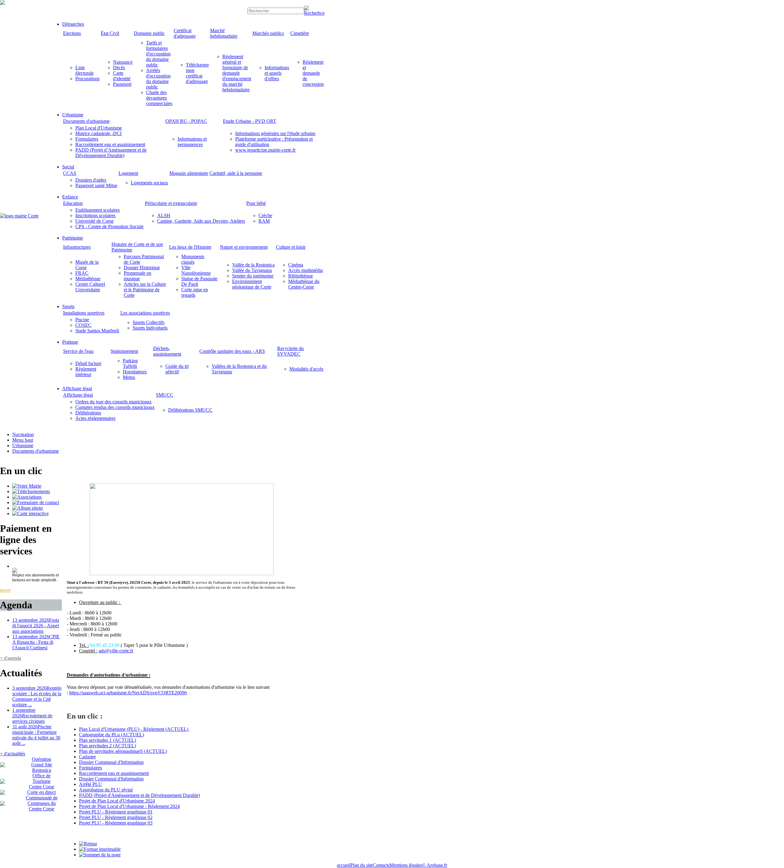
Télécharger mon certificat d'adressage (197, 73)
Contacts (381, 865)
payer (5, 590)
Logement (128, 173)
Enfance (70, 196)
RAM (264, 221)
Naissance (123, 62)
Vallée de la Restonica (253, 264)
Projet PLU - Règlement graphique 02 (116, 817)
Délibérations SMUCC (190, 410)
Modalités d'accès (306, 369)
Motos (129, 377)
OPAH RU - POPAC (186, 121)
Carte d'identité (121, 75)
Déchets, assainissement (167, 351)
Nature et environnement (244, 247)
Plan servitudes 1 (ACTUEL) (107, 740)
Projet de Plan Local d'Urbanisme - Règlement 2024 (129, 806)
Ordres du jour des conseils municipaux (113, 401)
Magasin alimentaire (188, 173)
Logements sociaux (149, 182)
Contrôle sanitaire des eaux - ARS (232, 351)
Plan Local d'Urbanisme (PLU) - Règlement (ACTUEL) (134, 729)
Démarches (73, 24)
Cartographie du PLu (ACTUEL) (111, 734)
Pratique (70, 342)
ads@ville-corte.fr (116, 650)
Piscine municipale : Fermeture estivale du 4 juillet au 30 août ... (36, 735)
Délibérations (88, 412)
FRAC (82, 273)
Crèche (265, 215)
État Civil (110, 33)
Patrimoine (72, 237)
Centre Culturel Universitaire (90, 286)
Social (68, 166)
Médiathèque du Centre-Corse (303, 284)
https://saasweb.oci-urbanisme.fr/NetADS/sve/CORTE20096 (128, 692)
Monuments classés (192, 259)
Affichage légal (77, 388)
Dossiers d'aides (90, 180)
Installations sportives (83, 312)
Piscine (82, 319)
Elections (72, 33)
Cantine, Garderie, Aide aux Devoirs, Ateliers (201, 221)
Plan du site (361, 865)
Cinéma (295, 264)
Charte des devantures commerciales (159, 98)
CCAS (69, 173)
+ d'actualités (12, 753)
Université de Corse (94, 221)
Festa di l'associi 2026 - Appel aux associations (35, 625)
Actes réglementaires (95, 418)
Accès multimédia (305, 270)
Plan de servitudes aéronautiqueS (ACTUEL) (123, 751)
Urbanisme (72, 114)
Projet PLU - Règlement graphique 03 (116, 822)
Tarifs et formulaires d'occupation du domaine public (158, 53)
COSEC (83, 325)
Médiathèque (87, 278)
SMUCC (164, 395)
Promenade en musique (137, 275)
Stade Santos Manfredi (97, 330)
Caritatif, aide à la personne (235, 173)
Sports (68, 306)
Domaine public (149, 33)
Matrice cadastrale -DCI (98, 133)
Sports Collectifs (148, 322)
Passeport (122, 84)
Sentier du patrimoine (252, 275)
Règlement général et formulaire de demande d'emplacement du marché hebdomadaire (236, 73)
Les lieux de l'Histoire (190, 247)
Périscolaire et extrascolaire (171, 203)
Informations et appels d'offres (277, 73)
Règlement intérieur (85, 371)
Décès (119, 67)
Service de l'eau (78, 351)
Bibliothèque (300, 275)
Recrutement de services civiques (32, 716)
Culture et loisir (291, 247)
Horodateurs (135, 371)
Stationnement (124, 351)
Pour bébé (256, 203)
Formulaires (86, 139)
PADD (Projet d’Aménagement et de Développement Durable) (111, 152)
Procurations (87, 78)
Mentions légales (406, 865)
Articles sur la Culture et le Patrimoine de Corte (145, 289)
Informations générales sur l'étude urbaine (275, 133)
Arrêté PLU (90, 784)
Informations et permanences (192, 141)
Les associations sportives (145, 312)
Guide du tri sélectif (177, 369)
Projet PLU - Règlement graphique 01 (116, 811)
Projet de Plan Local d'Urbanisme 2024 (117, 800)
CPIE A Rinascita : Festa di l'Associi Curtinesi (36, 642)
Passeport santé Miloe (96, 185)
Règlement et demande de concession (313, 73)
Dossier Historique (142, 267)
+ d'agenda (10, 658)
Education (73, 203)
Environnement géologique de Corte (251, 284)
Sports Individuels (150, 327)
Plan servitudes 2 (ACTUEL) (107, 745)
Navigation (23, 434)
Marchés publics (268, 33)
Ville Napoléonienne (196, 270)
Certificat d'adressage (185, 33)
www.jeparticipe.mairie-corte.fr (265, 150)
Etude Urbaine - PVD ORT (249, 121)
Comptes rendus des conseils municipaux (115, 407)
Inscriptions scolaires (95, 215)
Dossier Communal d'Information (111, 762)
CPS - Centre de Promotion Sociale (109, 226)
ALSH (163, 215)
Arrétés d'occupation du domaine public (158, 78)
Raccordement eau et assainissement (110, 144)
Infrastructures (77, 247)
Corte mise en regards (194, 292)
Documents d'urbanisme (86, 121)
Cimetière (299, 33)
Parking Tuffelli (130, 363)
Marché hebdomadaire (223, 33)
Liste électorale (84, 70)
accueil (343, 865)
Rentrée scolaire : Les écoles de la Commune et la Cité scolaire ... (37, 696)
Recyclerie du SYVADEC (290, 351)
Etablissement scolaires (97, 210)
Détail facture (88, 363)
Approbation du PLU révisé (106, 789)
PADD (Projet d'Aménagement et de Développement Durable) (139, 795)
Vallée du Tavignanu (252, 270)
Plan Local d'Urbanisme (98, 127)
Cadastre (87, 756)
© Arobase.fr (434, 865)
